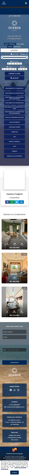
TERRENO (14, 151)
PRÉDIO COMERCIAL (14, 141)
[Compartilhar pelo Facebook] (7, 202)
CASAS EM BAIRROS (14, 122)
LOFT (14, 136)
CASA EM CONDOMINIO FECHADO (14, 117)
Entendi (14, 472)
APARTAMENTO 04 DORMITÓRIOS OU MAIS (14, 107)
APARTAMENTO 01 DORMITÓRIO (14, 88)
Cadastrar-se (14, 362)
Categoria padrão (14, 127)
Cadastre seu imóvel (14, 435)
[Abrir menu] (26, 3)
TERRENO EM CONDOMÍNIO (14, 156)
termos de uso (4, 469)
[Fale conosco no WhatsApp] (14, 390)
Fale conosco (14, 439)
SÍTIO (14, 146)
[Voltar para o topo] (4, 458)
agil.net (20, 453)
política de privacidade (20, 467)
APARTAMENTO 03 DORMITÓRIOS (14, 103)
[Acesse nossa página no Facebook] (11, 390)
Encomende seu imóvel (14, 437)
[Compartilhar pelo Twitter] (17, 202)
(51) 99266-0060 (15, 16)
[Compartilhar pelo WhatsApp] (12, 202)
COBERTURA (14, 132)
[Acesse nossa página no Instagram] (18, 390)
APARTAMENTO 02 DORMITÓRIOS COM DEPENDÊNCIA (14, 98)
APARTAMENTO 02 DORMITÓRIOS (14, 93)
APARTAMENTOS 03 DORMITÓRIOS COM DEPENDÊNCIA (14, 112)
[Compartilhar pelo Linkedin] (21, 202)
